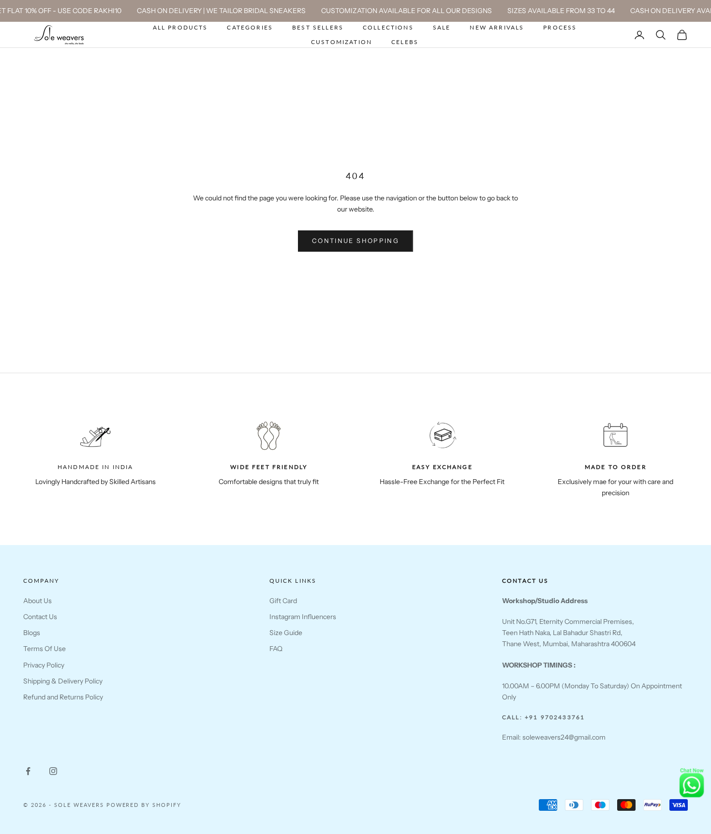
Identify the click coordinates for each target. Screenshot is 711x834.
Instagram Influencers (302, 616)
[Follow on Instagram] (53, 771)
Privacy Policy (43, 665)
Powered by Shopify (144, 805)
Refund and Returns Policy (63, 697)
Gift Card (283, 600)
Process (560, 27)
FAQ (275, 648)
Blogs (31, 632)
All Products (180, 27)
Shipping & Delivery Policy (63, 681)
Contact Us (40, 616)
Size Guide (285, 632)
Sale (442, 27)
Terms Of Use (44, 648)
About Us (37, 600)
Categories (250, 27)
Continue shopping (355, 240)
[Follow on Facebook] (28, 771)
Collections (388, 27)
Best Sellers (317, 27)
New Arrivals (497, 27)
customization (341, 41)
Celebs (404, 41)
